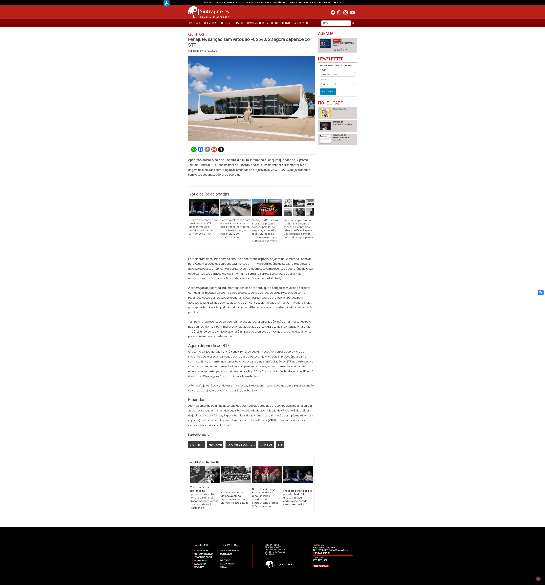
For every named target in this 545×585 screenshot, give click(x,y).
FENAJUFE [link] (199, 567)
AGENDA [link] (325, 33)
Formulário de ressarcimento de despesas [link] (341, 137)
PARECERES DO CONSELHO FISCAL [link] (227, 563)
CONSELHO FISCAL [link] (203, 557)
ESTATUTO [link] (200, 563)
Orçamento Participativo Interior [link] (342, 123)
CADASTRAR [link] (328, 91)
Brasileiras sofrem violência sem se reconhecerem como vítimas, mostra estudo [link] (235, 497)
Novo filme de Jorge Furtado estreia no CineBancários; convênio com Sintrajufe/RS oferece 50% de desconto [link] (265, 497)
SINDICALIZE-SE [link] (301, 23)
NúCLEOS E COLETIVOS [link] (279, 23)
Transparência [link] (255, 23)
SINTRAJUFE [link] (195, 23)
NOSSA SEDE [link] (200, 560)
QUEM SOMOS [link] (211, 23)
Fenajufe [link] (215, 444)
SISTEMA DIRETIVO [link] (203, 553)
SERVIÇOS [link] (239, 23)
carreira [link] (197, 444)
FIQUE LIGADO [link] (330, 102)
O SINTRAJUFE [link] (201, 550)
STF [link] (280, 444)
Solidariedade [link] (339, 109)
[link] (167, 3)
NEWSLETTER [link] (331, 58)
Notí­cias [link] (226, 23)
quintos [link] (266, 444)
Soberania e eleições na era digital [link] (343, 44)
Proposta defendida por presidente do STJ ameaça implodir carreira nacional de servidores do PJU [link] (203, 226)
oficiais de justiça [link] (241, 444)
